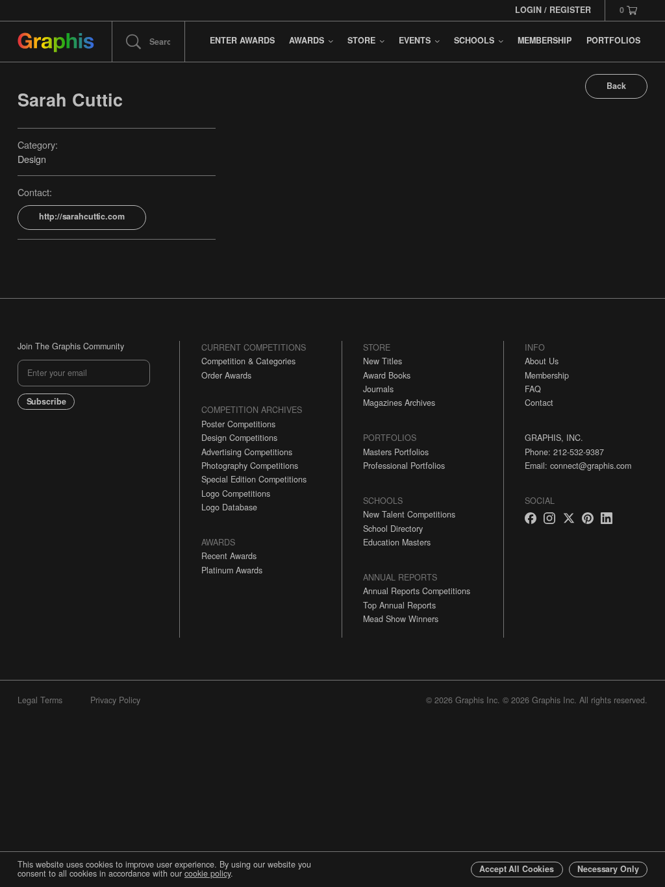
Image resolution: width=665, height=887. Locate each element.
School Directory (393, 528)
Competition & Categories (248, 361)
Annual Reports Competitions (416, 591)
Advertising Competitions (246, 452)
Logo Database (229, 507)
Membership (547, 375)
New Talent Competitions (409, 514)
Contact (539, 402)
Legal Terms (40, 700)
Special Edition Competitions (254, 479)
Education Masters (397, 542)
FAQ (533, 389)
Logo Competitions (235, 493)
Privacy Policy (115, 700)
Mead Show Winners (400, 619)
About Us (541, 361)
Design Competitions (239, 437)
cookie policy (207, 873)
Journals (378, 389)
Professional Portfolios (404, 465)
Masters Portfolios (396, 452)
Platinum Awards (231, 570)
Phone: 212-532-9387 (564, 452)
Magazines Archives (399, 402)
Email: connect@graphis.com (578, 465)
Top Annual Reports (399, 605)
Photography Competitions (249, 465)
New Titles (382, 361)
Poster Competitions (238, 424)
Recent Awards (229, 556)
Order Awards (226, 375)
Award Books (386, 375)
